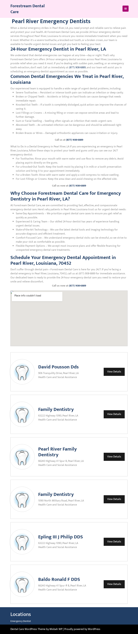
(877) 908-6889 (77, 67)
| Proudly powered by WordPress (81, 629)
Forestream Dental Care (27, 9)
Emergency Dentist (20, 621)
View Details (114, 371)
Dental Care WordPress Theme (28, 629)
